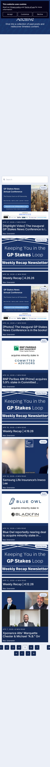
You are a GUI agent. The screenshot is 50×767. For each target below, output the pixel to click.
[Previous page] (22, 653)
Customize (25, 14)
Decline (40, 14)
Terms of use (30, 7)
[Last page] (33, 653)
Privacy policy (15, 7)
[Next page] (28, 653)
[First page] (16, 653)
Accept (10, 14)
